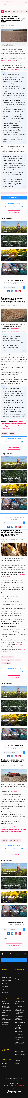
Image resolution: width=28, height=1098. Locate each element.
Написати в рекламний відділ (20, 1050)
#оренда (23, 193)
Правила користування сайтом (19, 1062)
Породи (17, 979)
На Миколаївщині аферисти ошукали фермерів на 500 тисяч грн (13, 829)
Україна (8, 11)
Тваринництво (6, 980)
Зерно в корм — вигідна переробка (20, 1018)
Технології (5, 986)
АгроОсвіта (18, 1031)
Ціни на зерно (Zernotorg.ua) (6, 1006)
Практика (5, 983)
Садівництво (17, 11)
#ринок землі (5, 193)
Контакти (4, 1066)
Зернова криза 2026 (19, 1002)
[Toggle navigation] (26, 2)
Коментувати (14, 197)
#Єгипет (12, 433)
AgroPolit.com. (14, 70)
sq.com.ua (13, 791)
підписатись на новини (14, 960)
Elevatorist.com (15, 329)
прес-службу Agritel (19, 331)
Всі (2, 11)
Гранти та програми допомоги (18, 1027)
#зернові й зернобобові (7, 660)
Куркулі (17, 973)
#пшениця (4, 433)
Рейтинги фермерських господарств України (19, 1011)
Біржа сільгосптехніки (6, 1018)
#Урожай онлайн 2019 (7, 656)
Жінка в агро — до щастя (20, 1038)
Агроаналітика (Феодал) (6, 1011)
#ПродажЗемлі (14, 193)
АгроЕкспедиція (20, 1022)
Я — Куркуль (19, 1034)
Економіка (5, 989)
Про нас (4, 1063)
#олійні (18, 660)
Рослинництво (6, 977)
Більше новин (14, 945)
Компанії (18, 976)
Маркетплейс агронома (6, 1023)
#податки (4, 840)
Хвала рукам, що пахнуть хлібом (20, 1043)
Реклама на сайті (20, 1054)
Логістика (5, 992)
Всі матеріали (14, 212)
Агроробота (5, 1015)
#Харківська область (14, 840)
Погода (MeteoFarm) (5, 1002)
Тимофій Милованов (8, 60)
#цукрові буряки (6, 663)
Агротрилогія (19, 1006)
